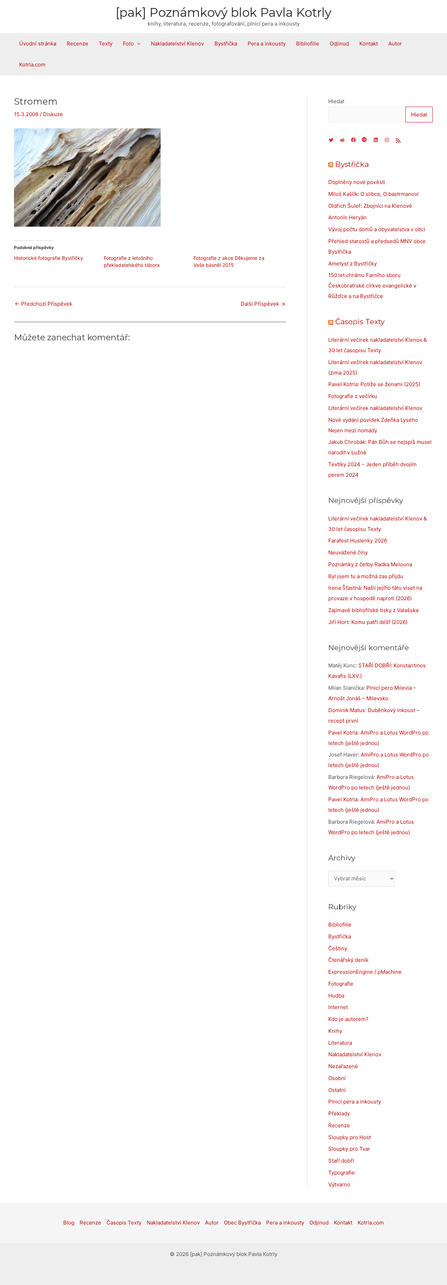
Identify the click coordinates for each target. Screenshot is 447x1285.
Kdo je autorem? (348, 1019)
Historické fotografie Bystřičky (48, 258)
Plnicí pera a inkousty (354, 1101)
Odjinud (339, 43)
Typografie (341, 1172)
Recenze (77, 43)
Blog (68, 1222)
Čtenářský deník (348, 960)
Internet (338, 1007)
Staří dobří (341, 1160)
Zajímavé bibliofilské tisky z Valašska (373, 610)
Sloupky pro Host (349, 1137)
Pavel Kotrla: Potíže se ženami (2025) (374, 384)
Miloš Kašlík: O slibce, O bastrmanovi (373, 194)
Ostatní (337, 1090)
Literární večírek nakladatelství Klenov (375, 408)
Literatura (340, 1042)
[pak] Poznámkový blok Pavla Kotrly (223, 12)
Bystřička (225, 43)
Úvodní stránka (37, 43)
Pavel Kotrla (343, 732)
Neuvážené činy (348, 552)
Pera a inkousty (267, 43)
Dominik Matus (346, 710)
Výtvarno (339, 1184)
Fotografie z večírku (352, 396)
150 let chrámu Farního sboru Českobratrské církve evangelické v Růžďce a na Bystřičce (372, 285)
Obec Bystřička (242, 1222)
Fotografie (340, 983)
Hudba (336, 995)
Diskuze (53, 114)
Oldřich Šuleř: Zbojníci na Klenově (370, 206)
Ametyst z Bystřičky (352, 263)
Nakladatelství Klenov (177, 43)
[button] (137, 43)
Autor (395, 43)
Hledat (336, 101)
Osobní (337, 1078)
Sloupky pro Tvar (349, 1148)
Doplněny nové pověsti (356, 182)
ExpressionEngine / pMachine (365, 971)
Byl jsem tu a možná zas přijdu (365, 576)
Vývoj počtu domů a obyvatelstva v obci (376, 229)
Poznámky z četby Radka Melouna (370, 564)
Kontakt (368, 43)
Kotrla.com (32, 64)
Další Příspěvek (263, 303)
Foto (128, 43)
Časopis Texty (359, 321)
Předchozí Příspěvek (43, 303)
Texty (105, 43)
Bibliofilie (307, 43)
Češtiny (337, 948)
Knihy (335, 1031)
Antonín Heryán (347, 217)
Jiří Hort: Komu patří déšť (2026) (368, 622)
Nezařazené (343, 1066)
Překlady (339, 1113)
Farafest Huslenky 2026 (357, 540)
